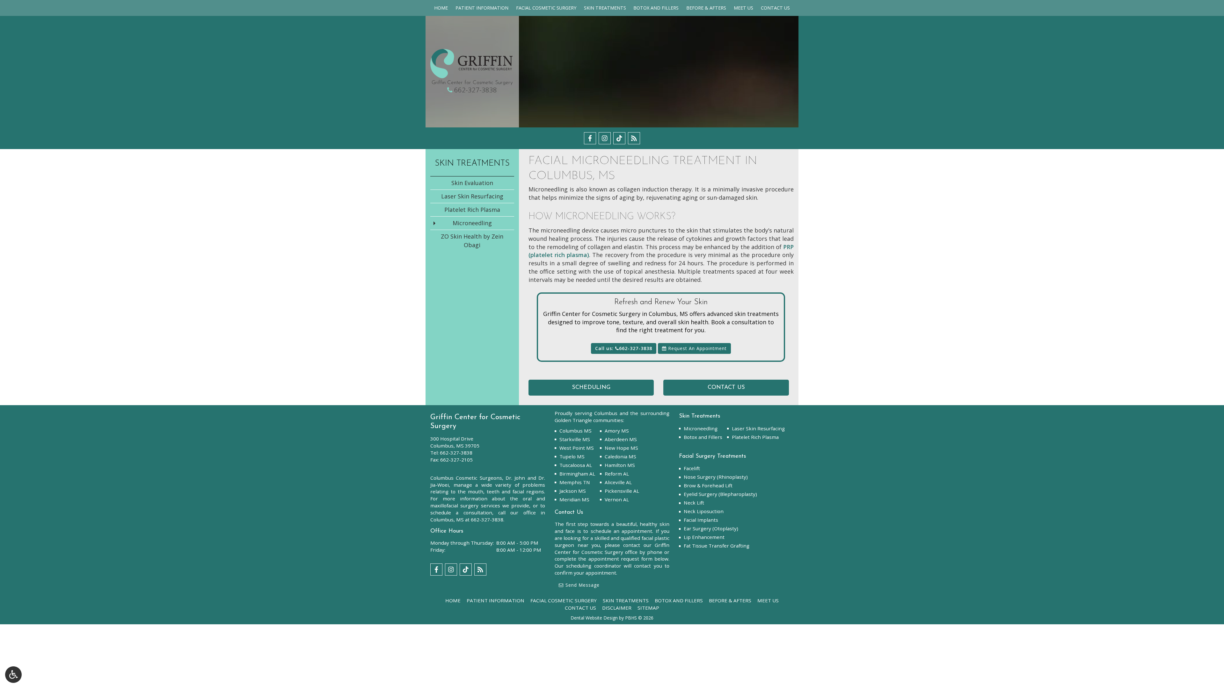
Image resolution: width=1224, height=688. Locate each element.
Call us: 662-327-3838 (623, 348)
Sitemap (648, 608)
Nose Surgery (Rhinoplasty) (716, 477)
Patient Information (481, 8)
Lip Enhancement (704, 537)
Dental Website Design (594, 618)
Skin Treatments (605, 8)
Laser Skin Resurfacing (472, 196)
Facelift (692, 468)
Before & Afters (706, 8)
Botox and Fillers (656, 8)
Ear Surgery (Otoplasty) (711, 528)
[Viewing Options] (13, 674)
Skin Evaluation (472, 183)
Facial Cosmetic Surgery (546, 8)
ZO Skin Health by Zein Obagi (472, 241)
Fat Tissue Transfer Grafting (716, 545)
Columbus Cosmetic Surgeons (466, 478)
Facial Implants (701, 520)
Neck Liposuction (704, 511)
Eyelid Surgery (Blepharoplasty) (720, 494)
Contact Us (775, 8)
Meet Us (743, 8)
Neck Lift (694, 502)
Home (441, 8)
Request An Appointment (697, 348)
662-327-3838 (475, 89)
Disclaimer (616, 608)
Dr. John (515, 478)
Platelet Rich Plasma (472, 209)
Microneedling (472, 223)
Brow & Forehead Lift (708, 485)
